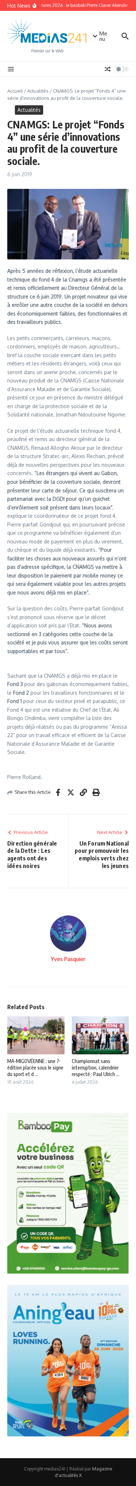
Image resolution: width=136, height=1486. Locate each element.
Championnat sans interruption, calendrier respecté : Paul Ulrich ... (95, 1067)
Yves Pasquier (68, 959)
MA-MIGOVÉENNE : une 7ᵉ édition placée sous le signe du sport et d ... (35, 1067)
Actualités (38, 91)
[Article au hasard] (108, 69)
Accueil (15, 91)
